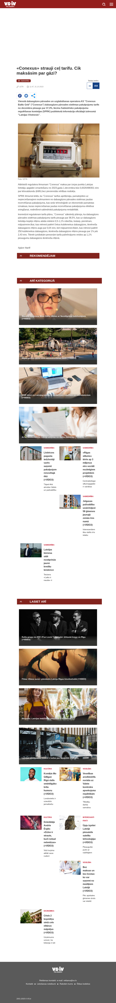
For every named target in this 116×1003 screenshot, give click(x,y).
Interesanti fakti (88, 819)
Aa (90, 86)
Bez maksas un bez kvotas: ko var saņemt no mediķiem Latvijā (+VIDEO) (89, 879)
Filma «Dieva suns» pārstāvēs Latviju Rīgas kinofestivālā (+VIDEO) (54, 679)
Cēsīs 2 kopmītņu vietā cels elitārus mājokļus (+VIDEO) (49, 924)
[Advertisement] (58, 44)
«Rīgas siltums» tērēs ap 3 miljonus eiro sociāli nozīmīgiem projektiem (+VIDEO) (89, 464)
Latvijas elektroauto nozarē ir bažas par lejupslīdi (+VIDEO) (50, 758)
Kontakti (29, 984)
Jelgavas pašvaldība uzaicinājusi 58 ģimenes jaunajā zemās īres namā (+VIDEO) (89, 513)
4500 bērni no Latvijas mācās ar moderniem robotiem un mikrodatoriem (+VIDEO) (56, 396)
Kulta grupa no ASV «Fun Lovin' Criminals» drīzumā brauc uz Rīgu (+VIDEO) (54, 638)
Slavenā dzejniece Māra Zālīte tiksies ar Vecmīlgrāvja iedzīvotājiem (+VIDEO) (54, 317)
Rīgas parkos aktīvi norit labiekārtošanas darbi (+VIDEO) (49, 358)
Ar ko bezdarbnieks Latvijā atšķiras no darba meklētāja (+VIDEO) (53, 437)
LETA (21, 87)
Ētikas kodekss (83, 984)
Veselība (87, 769)
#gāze (21, 248)
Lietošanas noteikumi (46, 984)
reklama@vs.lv (70, 980)
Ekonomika (49, 911)
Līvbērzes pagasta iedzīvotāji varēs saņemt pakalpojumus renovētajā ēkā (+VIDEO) (50, 466)
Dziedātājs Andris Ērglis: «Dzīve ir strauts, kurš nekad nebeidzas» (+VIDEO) (50, 834)
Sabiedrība (25, 81)
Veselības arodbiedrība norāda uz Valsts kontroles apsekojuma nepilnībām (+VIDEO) (89, 785)
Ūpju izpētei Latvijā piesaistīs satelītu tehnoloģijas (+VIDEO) (89, 834)
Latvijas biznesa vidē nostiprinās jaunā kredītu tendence (50, 559)
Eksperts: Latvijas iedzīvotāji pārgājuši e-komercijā (46, 718)
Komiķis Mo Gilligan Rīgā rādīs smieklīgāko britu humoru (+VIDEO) (50, 783)
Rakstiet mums (66, 984)
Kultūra (48, 769)
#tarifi (27, 248)
